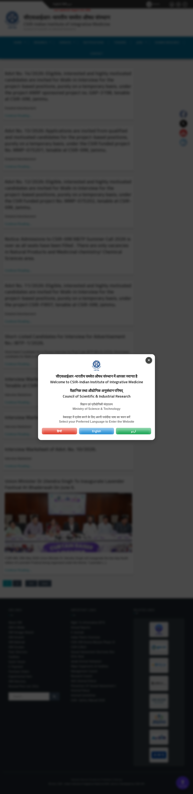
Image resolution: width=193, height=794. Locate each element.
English (96, 431)
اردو (133, 431)
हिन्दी (59, 431)
